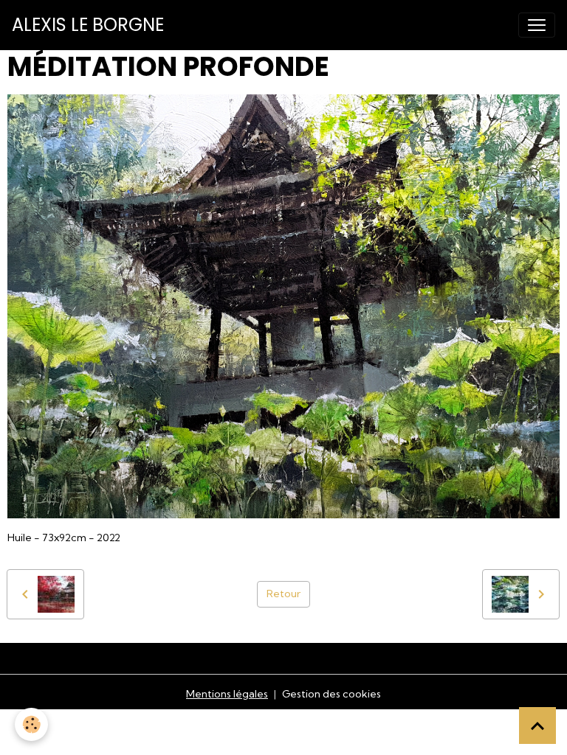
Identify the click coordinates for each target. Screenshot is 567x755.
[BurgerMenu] (536, 25)
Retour (283, 593)
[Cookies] (31, 724)
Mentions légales (227, 693)
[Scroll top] (537, 725)
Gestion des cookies (331, 693)
